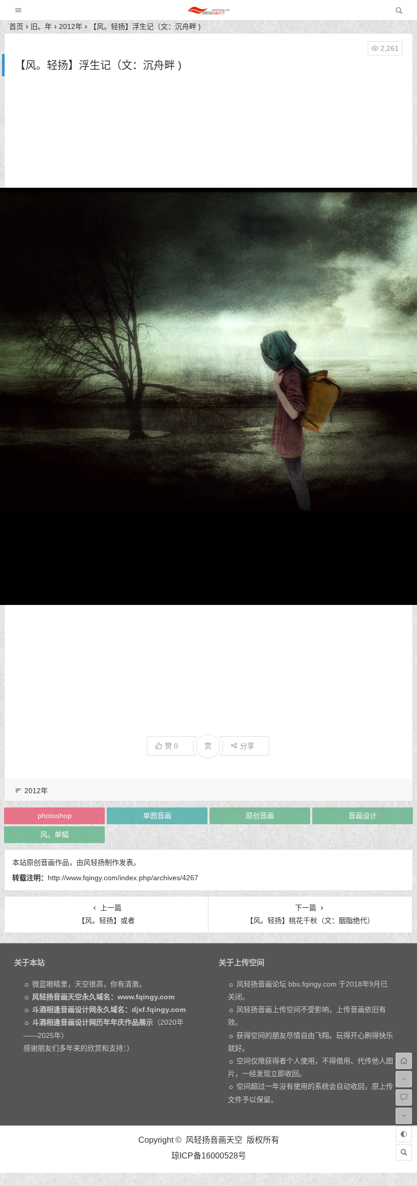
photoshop (55, 816)
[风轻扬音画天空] (208, 13)
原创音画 (260, 816)
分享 (247, 746)
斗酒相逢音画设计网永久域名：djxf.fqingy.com (109, 1009)
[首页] (404, 1061)
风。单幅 (54, 834)
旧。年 (41, 26)
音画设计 (362, 816)
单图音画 (157, 816)
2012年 (70, 26)
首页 (16, 26)
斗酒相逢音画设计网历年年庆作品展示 (92, 1022)
